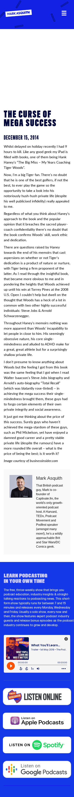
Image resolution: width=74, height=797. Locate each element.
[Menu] (64, 13)
